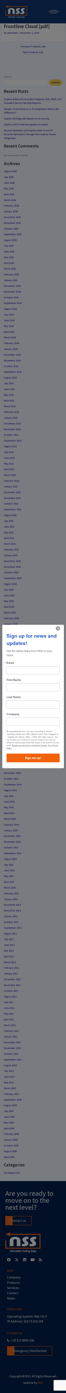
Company (13, 714)
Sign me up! (33, 758)
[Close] (58, 628)
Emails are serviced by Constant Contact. (30, 745)
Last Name (14, 697)
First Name (14, 680)
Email (10, 662)
